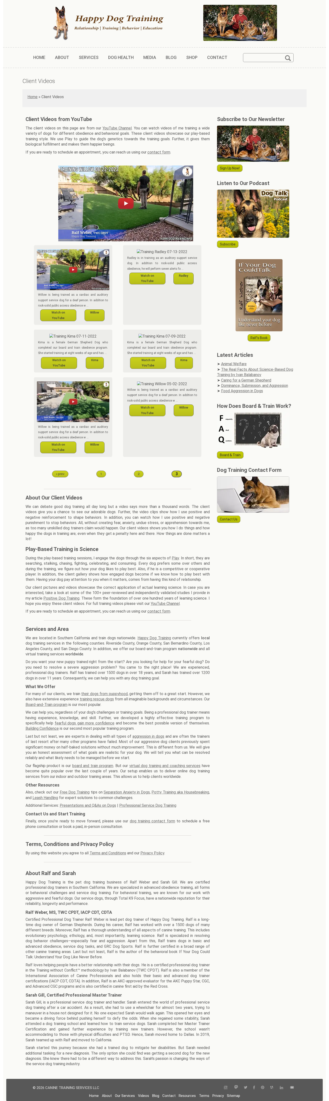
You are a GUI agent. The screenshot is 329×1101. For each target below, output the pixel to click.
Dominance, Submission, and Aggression (254, 385)
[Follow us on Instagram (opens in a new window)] (227, 1088)
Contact (169, 1096)
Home (32, 97)
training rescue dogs (97, 699)
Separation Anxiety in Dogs (127, 792)
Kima (94, 360)
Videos (143, 1096)
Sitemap (233, 1096)
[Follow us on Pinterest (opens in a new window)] (262, 1088)
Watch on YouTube (58, 315)
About (107, 1096)
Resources (187, 1096)
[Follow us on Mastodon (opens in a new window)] (236, 1088)
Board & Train (230, 455)
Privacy (218, 1096)
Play (175, 558)
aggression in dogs (148, 736)
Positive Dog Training (61, 598)
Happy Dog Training (154, 638)
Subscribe (228, 244)
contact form (158, 152)
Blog (155, 1096)
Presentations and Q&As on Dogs (88, 805)
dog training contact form (152, 821)
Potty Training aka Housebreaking (180, 792)
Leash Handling (45, 797)
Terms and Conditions (108, 853)
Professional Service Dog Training (147, 805)
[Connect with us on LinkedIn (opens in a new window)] (282, 1088)
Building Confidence (42, 728)
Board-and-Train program (46, 704)
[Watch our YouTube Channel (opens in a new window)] (292, 1088)
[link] (125, 204)
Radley (183, 275)
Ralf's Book (259, 338)
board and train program (92, 765)
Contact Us (228, 519)
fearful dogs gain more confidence (84, 723)
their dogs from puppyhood (104, 693)
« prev (60, 474)
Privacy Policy (152, 853)
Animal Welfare (234, 364)
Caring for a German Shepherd (246, 380)
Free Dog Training (75, 792)
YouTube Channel (117, 128)
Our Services (125, 1096)
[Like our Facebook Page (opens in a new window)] (254, 1088)
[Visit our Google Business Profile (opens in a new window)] (272, 1088)
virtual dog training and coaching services (164, 765)
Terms (204, 1096)
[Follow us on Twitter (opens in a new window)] (245, 1088)
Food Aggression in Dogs (242, 391)
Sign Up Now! (230, 168)
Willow (94, 312)
